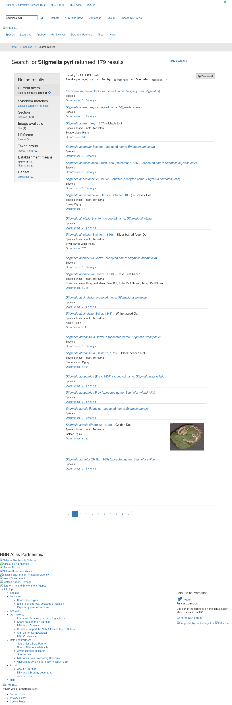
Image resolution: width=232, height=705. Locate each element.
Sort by (106, 79)
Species (10, 34)
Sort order (142, 79)
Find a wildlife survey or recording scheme (41, 618)
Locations (25, 34)
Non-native (24, 165)
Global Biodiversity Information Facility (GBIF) (43, 661)
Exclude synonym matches (33, 105)
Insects (22, 139)
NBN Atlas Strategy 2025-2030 (34, 672)
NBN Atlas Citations (28, 625)
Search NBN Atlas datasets (32, 647)
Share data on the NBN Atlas (33, 621)
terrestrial (24, 176)
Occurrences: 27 (75, 208)
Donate (55, 18)
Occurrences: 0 (74, 100)
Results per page (76, 79)
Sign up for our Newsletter (32, 632)
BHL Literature (178, 60)
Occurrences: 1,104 (77, 366)
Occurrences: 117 (76, 327)
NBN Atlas (76, 5)
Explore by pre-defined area (33, 607)
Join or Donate (25, 676)
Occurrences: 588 (76, 137)
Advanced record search (31, 650)
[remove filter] (49, 92)
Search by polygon (28, 600)
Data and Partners (81, 34)
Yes (20, 128)
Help (112, 34)
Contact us (95, 18)
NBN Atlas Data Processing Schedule (38, 658)
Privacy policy (18, 698)
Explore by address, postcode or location (40, 603)
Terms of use (17, 694)
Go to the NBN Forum (189, 618)
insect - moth (26, 150)
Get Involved (58, 34)
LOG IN (91, 5)
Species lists (24, 654)
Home (13, 47)
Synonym (91, 100)
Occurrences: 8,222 (77, 438)
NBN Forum (58, 5)
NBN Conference (27, 636)
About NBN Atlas (26, 669)
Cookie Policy (17, 701)
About (101, 34)
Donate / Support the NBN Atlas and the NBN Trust (46, 629)
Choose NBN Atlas (131, 18)
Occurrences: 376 (76, 248)
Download (207, 76)
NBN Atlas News (74, 18)
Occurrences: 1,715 (77, 287)
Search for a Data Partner (32, 643)
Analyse (41, 34)
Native (22, 162)
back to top (6, 589)
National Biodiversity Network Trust (25, 5)
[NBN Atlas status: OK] (225, 2)
